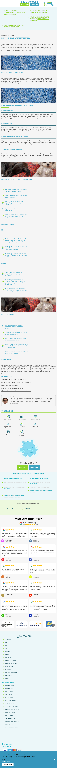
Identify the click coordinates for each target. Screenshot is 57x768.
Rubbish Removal (9, 688)
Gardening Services (27, 509)
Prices (6, 645)
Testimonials (8, 651)
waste (7, 46)
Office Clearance (35, 419)
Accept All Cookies (8, 764)
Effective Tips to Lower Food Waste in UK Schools (16, 391)
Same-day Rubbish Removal (12, 734)
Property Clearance (10, 700)
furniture (3, 155)
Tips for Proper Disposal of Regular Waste (13, 379)
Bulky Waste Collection (11, 727)
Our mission (8, 639)
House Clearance (21, 419)
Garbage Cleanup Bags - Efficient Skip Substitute (16, 382)
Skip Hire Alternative (10, 660)
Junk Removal (8, 694)
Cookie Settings (6, 761)
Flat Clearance (9, 724)
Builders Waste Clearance (8, 427)
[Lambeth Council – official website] (35, 624)
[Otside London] (28, 460)
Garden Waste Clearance (12, 706)
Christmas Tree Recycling (22, 434)
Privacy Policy (9, 666)
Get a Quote (34, 467)
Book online (23, 467)
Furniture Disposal (21, 426)
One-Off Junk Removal (11, 740)
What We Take (8, 657)
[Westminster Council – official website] (22, 624)
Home (3, 78)
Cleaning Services (10, 509)
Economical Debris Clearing (9, 385)
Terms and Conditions (11, 672)
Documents (8, 669)
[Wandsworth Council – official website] (8, 624)
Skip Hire (7, 654)
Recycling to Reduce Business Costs (12, 388)
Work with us (8, 675)
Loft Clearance (35, 426)
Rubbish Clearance (10, 685)
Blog (6, 642)
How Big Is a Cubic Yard (11, 663)
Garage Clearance (8, 434)
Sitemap (7, 678)
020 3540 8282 (29, 1)
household (19, 79)
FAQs (6, 648)
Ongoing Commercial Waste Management (16, 737)
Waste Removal (8, 419)
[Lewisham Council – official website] (49, 624)
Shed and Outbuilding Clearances (14, 731)
